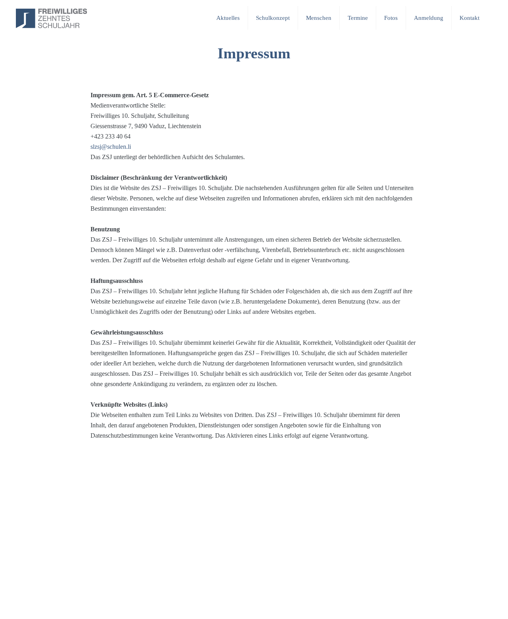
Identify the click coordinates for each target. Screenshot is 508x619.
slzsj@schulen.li (110, 146)
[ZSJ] (51, 18)
